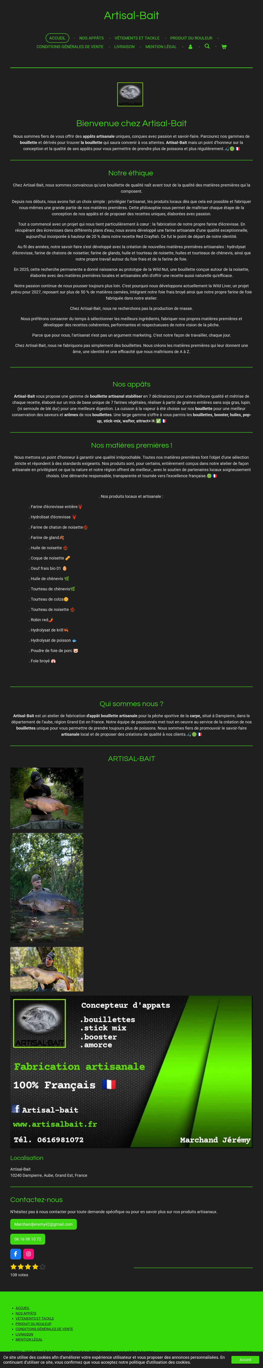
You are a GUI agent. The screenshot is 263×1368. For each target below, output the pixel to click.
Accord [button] (245, 1360)
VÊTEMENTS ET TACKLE (35, 1318)
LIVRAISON (24, 1334)
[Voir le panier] (224, 46)
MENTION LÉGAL (29, 1339)
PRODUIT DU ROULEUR (33, 1324)
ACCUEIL (23, 1308)
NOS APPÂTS (26, 1313)
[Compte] (190, 46)
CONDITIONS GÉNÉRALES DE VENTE (44, 1329)
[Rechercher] (207, 46)
